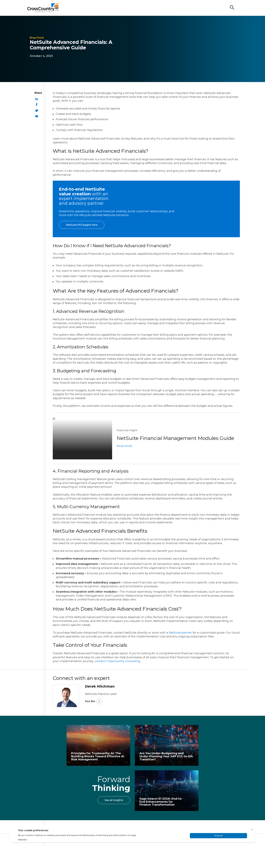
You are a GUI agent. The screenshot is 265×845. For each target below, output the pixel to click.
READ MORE (124, 446)
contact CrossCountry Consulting (117, 661)
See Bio (90, 701)
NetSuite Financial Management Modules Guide (175, 438)
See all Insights (114, 800)
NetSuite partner (180, 632)
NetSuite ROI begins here (81, 224)
